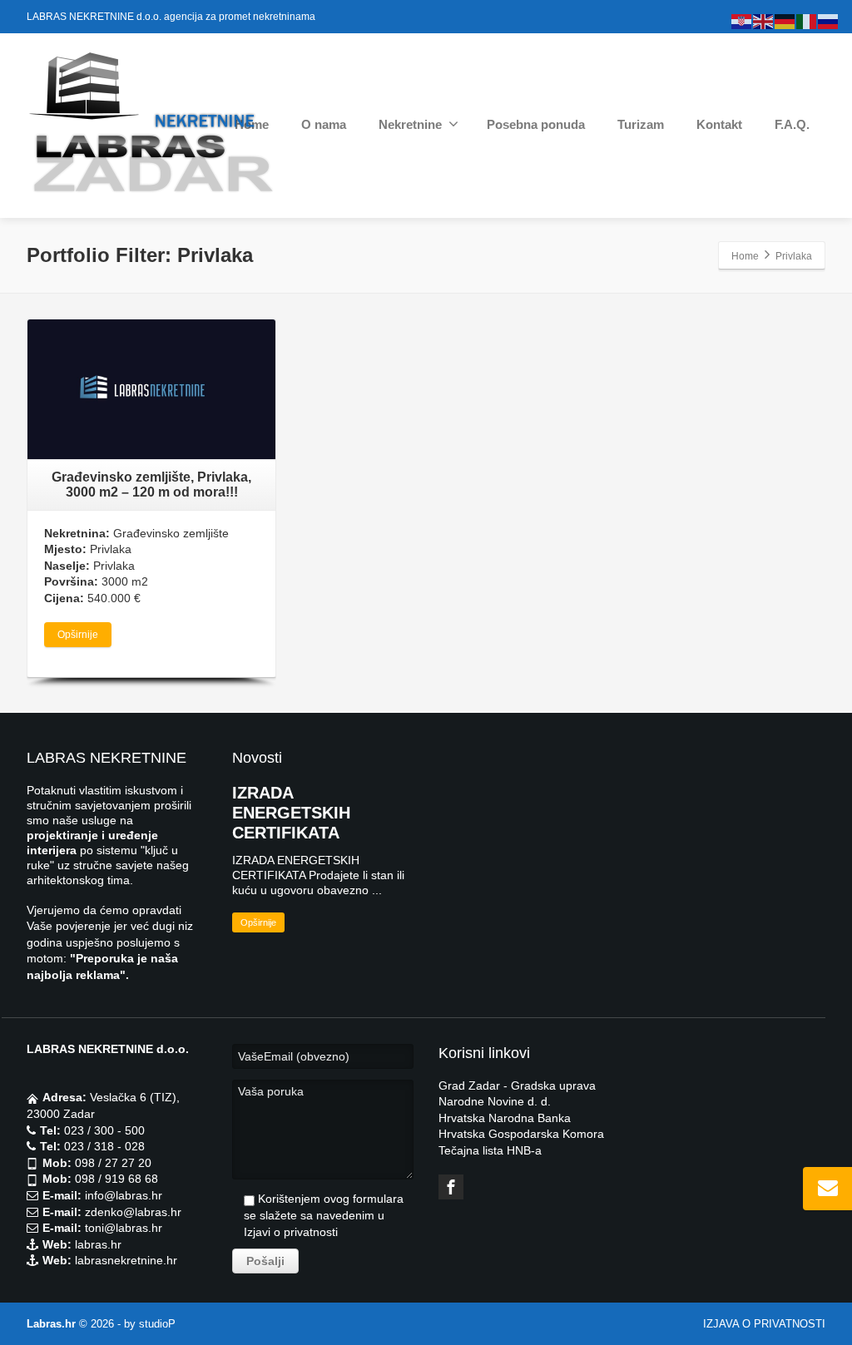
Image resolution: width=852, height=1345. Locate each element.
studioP (157, 1324)
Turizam (640, 124)
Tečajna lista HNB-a (490, 1150)
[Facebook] (450, 1186)
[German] (785, 20)
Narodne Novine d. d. (494, 1101)
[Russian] (829, 20)
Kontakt (719, 124)
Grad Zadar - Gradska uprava (517, 1085)
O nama (323, 124)
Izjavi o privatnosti (291, 1232)
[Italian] (807, 20)
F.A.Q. (792, 124)
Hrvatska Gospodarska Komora (521, 1133)
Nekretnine (410, 124)
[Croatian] (742, 20)
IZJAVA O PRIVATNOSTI (764, 1324)
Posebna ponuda (536, 124)
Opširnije (77, 634)
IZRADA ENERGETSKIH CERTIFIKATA (291, 813)
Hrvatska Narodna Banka (504, 1118)
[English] (764, 20)
